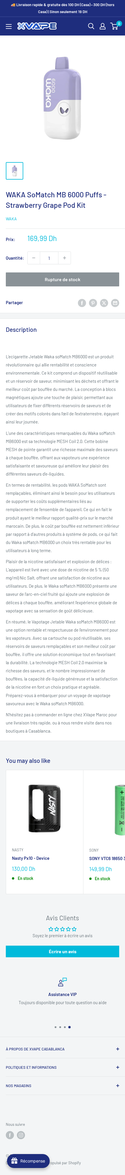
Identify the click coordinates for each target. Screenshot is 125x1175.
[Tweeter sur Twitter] (104, 302)
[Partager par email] (115, 302)
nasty (17, 850)
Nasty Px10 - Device (30, 858)
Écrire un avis (62, 951)
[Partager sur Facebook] (82, 302)
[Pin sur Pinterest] (93, 302)
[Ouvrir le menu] (9, 26)
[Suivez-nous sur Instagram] (21, 1135)
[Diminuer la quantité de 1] (34, 258)
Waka (11, 218)
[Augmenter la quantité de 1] (64, 258)
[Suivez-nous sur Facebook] (10, 1135)
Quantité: (15, 257)
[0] (114, 26)
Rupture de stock (62, 279)
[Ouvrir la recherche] (91, 26)
